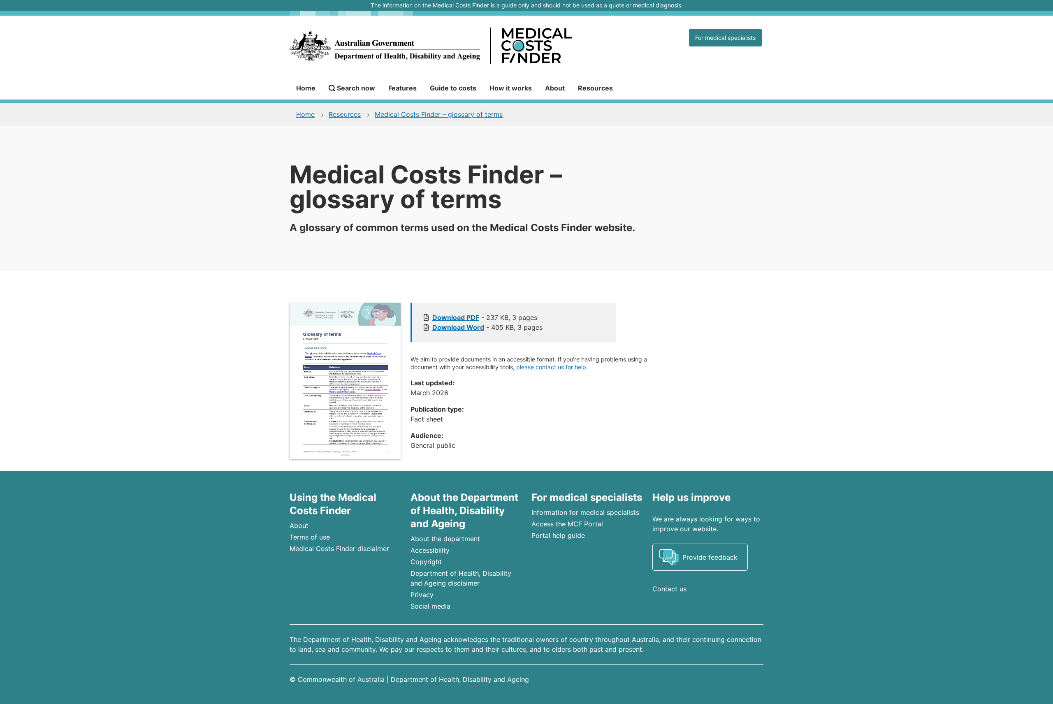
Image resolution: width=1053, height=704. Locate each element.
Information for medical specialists (585, 512)
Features (402, 88)
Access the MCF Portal (567, 524)
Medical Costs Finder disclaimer (339, 548)
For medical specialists (725, 37)
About (555, 88)
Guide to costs (453, 88)
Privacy (422, 595)
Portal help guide (558, 535)
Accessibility (430, 550)
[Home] (466, 46)
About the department (445, 539)
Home (305, 88)
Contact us (669, 589)
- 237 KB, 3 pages (484, 317)
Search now (356, 88)
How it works (510, 88)
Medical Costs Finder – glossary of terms (439, 114)
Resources (595, 88)
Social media (430, 606)
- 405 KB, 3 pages (487, 327)
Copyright (426, 562)
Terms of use (310, 537)
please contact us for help (551, 367)
